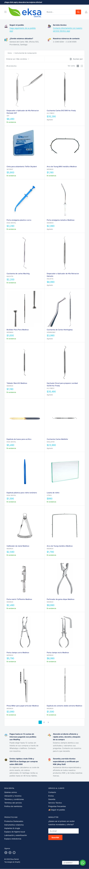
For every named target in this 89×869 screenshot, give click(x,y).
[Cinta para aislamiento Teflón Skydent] (24, 146)
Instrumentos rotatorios (14, 825)
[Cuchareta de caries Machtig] (24, 253)
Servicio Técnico (55, 803)
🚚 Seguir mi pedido (56, 810)
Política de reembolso (13, 806)
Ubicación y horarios (12, 796)
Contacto (52, 792)
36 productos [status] (11, 66)
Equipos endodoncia (12, 839)
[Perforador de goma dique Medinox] (65, 578)
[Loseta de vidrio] (65, 472)
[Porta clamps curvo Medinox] (24, 632)
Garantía (51, 799)
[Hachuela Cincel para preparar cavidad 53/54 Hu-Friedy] (65, 362)
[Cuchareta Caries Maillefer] (65, 418)
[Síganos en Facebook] (5, 852)
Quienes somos (10, 792)
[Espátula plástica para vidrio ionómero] (24, 472)
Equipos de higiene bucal (14, 832)
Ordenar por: (16, 59)
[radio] (78, 66)
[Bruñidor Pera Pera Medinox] (24, 309)
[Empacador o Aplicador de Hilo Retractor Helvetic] (65, 253)
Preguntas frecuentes (57, 806)
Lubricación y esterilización (15, 835)
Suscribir (55, 837)
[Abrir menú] (5, 12)
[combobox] (60, 12)
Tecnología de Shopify (12, 862)
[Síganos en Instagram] (10, 852)
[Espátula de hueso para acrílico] (24, 418)
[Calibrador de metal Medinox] (24, 525)
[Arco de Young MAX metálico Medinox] (65, 146)
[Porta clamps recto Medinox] (65, 632)
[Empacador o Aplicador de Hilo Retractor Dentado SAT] (24, 90)
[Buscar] (78, 12)
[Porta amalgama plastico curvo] (24, 199)
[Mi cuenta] (86, 12)
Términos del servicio (13, 803)
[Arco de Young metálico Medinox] (65, 525)
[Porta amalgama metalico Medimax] (65, 199)
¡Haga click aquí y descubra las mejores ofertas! (23, 2)
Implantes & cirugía (12, 828)
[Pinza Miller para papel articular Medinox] (24, 685)
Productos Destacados (13, 821)
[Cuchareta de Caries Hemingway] (65, 309)
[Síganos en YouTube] (14, 852)
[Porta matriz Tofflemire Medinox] (24, 578)
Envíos (51, 796)
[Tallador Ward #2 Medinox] (24, 362)
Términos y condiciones (14, 799)
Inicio (10, 53)
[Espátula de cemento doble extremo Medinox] (65, 685)
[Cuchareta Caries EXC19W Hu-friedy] (65, 90)
